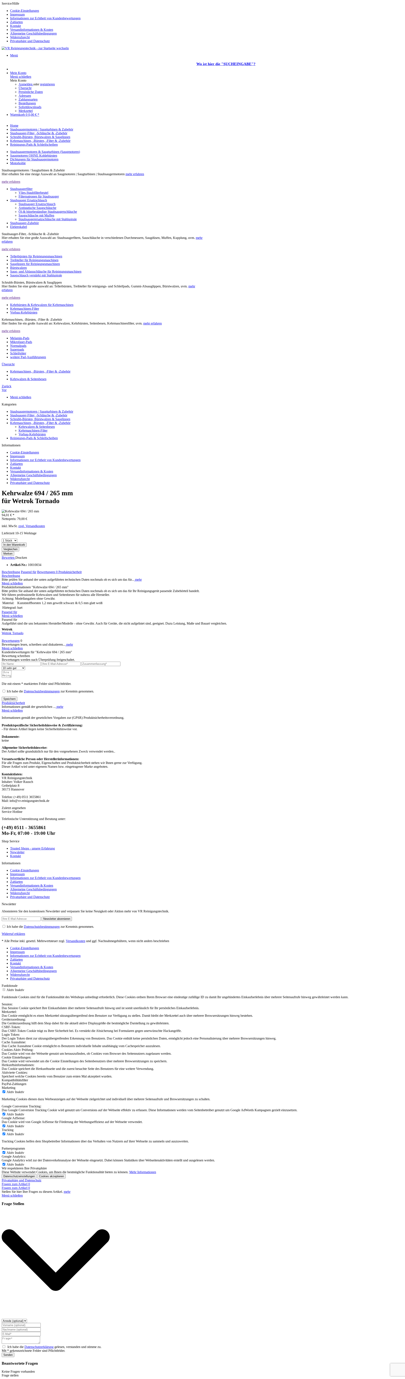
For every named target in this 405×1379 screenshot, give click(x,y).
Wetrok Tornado (12, 633)
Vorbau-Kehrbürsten (32, 434)
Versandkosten (75, 941)
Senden (8, 1354)
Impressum (17, 14)
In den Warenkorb (14, 544)
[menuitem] (206, 11)
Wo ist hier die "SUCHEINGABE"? (225, 64)
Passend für (28, 572)
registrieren (47, 84)
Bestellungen (27, 103)
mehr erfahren (135, 174)
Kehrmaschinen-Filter (33, 430)
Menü (14, 55)
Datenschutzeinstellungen (19, 1176)
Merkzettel (26, 111)
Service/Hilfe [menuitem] (41, 22)
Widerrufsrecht (20, 37)
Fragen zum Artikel (16, 1184)
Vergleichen (10, 549)
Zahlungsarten (28, 99)
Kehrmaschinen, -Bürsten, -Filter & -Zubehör (40, 423)
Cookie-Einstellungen (24, 10)
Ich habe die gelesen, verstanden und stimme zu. (54, 1347)
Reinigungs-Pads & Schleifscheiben (34, 438)
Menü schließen (20, 76)
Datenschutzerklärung (39, 1347)
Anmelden (26, 84)
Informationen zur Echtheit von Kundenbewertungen (45, 18)
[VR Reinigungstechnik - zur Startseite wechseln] (35, 48)
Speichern (9, 698)
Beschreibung (11, 572)
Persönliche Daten (31, 92)
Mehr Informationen (142, 1172)
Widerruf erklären (13, 934)
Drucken (21, 557)
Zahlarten (16, 22)
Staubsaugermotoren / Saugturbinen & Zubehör (41, 411)
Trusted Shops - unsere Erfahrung (32, 848)
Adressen (25, 95)
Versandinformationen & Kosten (31, 29)
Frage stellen (10, 1375)
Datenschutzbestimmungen (42, 691)
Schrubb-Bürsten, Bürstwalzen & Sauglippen (40, 419)
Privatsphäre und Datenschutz (30, 41)
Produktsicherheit (70, 572)
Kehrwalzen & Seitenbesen (37, 426)
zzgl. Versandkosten (31, 526)
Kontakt (15, 26)
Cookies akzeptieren (51, 1176)
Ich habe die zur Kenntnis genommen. (50, 691)
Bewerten (8, 557)
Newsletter (17, 852)
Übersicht (25, 88)
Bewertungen (47, 572)
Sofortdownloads (30, 107)
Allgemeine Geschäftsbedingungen (33, 33)
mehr (138, 579)
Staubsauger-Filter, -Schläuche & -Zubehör (38, 415)
